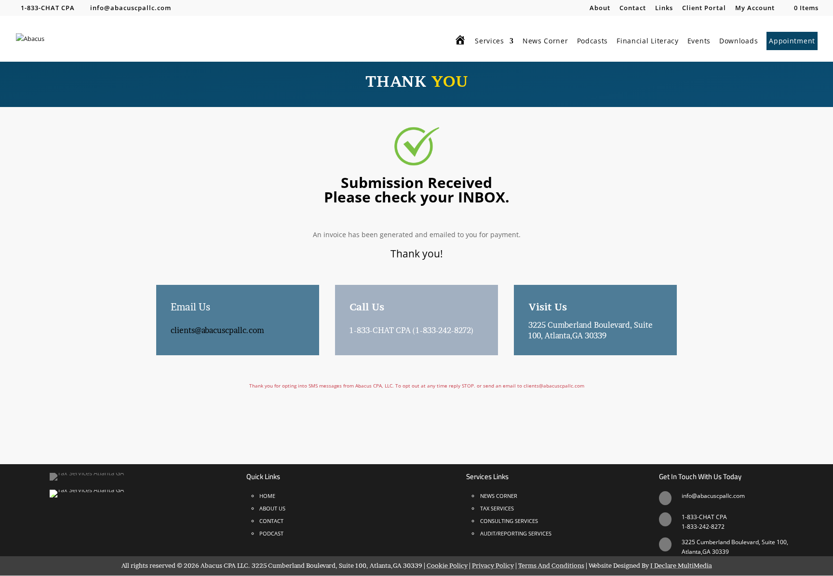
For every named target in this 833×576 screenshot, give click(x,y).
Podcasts (592, 41)
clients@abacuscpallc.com (217, 330)
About (600, 8)
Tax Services (497, 508)
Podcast (271, 533)
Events (699, 41)
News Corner (545, 41)
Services (489, 41)
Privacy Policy (493, 565)
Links (664, 8)
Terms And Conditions (551, 565)
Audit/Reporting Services (515, 533)
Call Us (366, 307)
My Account (755, 8)
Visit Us (547, 307)
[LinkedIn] (207, 7)
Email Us (190, 307)
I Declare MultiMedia (681, 565)
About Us (272, 508)
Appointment (792, 40)
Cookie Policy (447, 565)
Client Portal (704, 8)
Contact (632, 8)
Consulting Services (509, 520)
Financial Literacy (648, 41)
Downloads (738, 41)
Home (267, 495)
